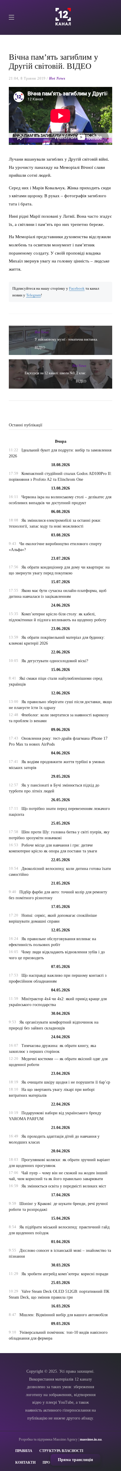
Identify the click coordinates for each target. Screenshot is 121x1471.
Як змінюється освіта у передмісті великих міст (63, 1186)
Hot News (57, 78)
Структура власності (61, 1451)
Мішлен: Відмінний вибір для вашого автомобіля (63, 1315)
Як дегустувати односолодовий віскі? (54, 661)
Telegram (33, 295)
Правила (23, 1451)
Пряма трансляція (75, 1460)
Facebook (77, 288)
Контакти (25, 1462)
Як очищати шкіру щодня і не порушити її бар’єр (65, 1082)
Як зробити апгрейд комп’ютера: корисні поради (64, 1274)
